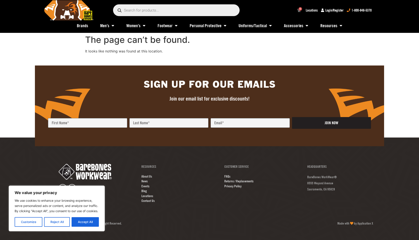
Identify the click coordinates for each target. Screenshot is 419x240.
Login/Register (334, 10)
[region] (57, 208)
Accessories (293, 25)
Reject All (57, 222)
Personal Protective (206, 25)
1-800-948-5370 (362, 10)
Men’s (104, 25)
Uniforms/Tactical (253, 25)
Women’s (133, 25)
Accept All (85, 222)
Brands (82, 25)
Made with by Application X (355, 223)
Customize (28, 222)
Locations (312, 10)
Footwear (165, 25)
